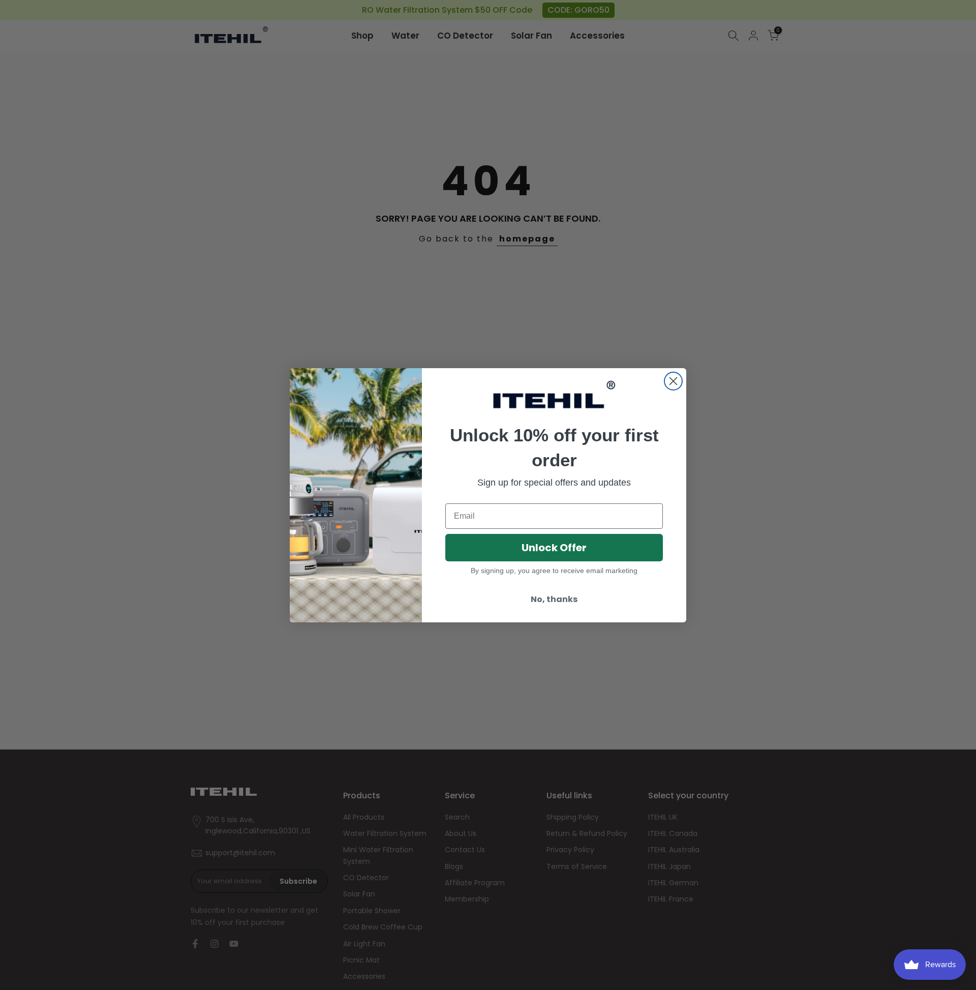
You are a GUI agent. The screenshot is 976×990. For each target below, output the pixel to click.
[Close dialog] (673, 381)
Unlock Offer (554, 548)
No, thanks (554, 599)
